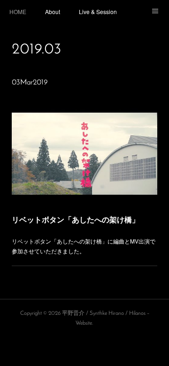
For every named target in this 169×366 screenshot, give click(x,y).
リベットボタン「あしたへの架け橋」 (75, 219)
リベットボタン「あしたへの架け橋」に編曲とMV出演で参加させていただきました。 (83, 246)
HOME (17, 11)
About (52, 11)
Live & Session (98, 11)
